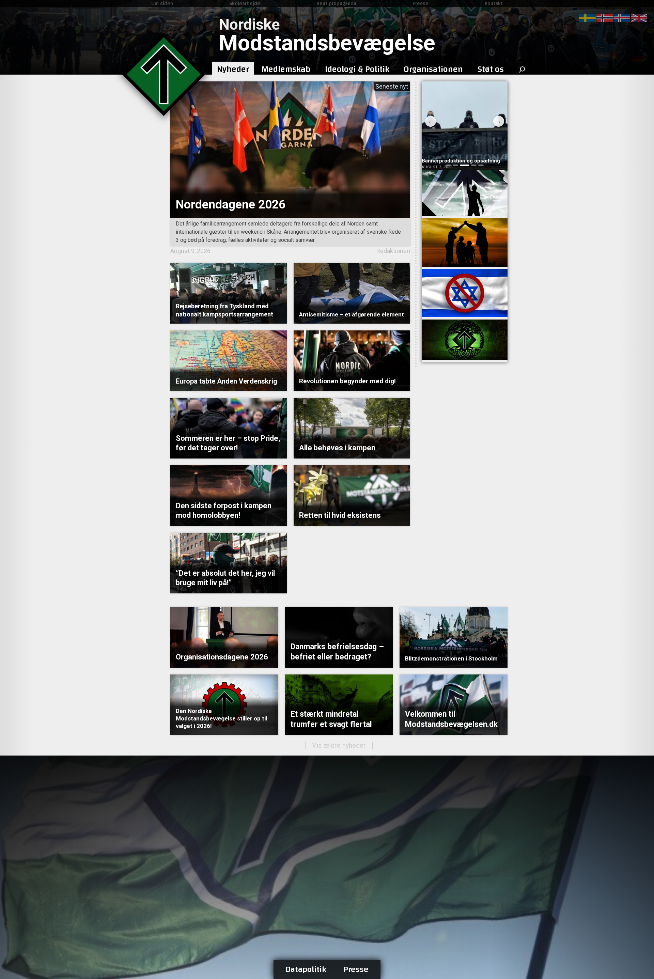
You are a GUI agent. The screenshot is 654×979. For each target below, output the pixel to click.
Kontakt (494, 3)
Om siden (162, 3)
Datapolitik (305, 969)
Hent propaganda (336, 3)
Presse (420, 3)
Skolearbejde (244, 3)
